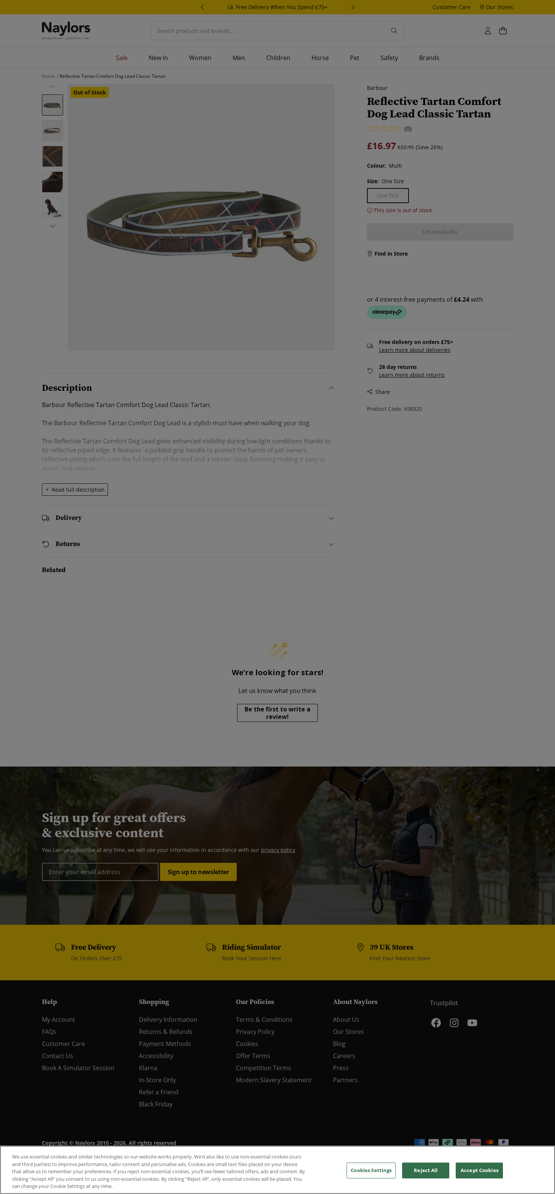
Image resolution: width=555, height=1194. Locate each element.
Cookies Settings (371, 1170)
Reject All (426, 1170)
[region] (277, 1170)
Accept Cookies (479, 1170)
